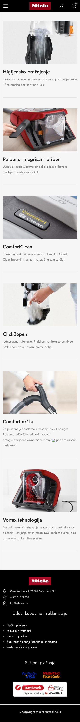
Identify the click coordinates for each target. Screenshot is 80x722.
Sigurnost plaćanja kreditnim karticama (32, 641)
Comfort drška (18, 421)
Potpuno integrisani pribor (31, 159)
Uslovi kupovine (17, 636)
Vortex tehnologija (22, 519)
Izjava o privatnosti (19, 631)
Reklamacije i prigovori (22, 647)
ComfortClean (17, 246)
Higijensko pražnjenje (26, 71)
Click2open (15, 334)
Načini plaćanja (17, 625)
